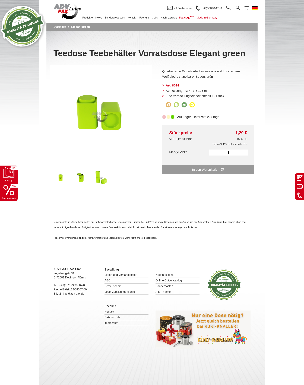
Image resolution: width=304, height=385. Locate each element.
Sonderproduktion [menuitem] (115, 17)
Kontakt (109, 311)
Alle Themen (164, 291)
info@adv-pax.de (73, 293)
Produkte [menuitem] (87, 17)
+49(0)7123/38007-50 (73, 289)
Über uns (110, 306)
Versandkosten (240, 144)
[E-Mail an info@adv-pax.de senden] (299, 186)
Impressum (111, 322)
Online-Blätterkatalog (169, 280)
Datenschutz (112, 317)
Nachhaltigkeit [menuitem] (168, 17)
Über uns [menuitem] (144, 17)
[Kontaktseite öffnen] (299, 177)
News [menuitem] (98, 17)
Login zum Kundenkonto (119, 291)
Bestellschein (112, 286)
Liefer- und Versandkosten (120, 274)
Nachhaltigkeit (164, 274)
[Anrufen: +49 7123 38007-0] (299, 195)
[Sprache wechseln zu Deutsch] (255, 8)
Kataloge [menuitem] (186, 17)
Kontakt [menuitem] (132, 17)
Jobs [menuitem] (155, 17)
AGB (107, 280)
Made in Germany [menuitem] (207, 17)
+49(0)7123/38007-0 (72, 285)
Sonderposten (164, 286)
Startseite (59, 26)
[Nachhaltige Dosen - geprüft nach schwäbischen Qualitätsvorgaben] (23, 48)
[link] (179, 8)
